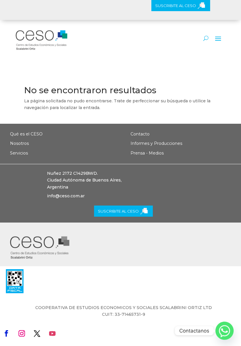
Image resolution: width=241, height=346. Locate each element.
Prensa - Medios (147, 153)
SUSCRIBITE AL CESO (175, 5)
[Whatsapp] (224, 331)
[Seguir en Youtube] (52, 333)
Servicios (19, 153)
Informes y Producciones (156, 143)
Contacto (140, 134)
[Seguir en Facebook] (6, 333)
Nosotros (19, 143)
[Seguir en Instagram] (21, 333)
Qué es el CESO (26, 134)
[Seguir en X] (37, 333)
